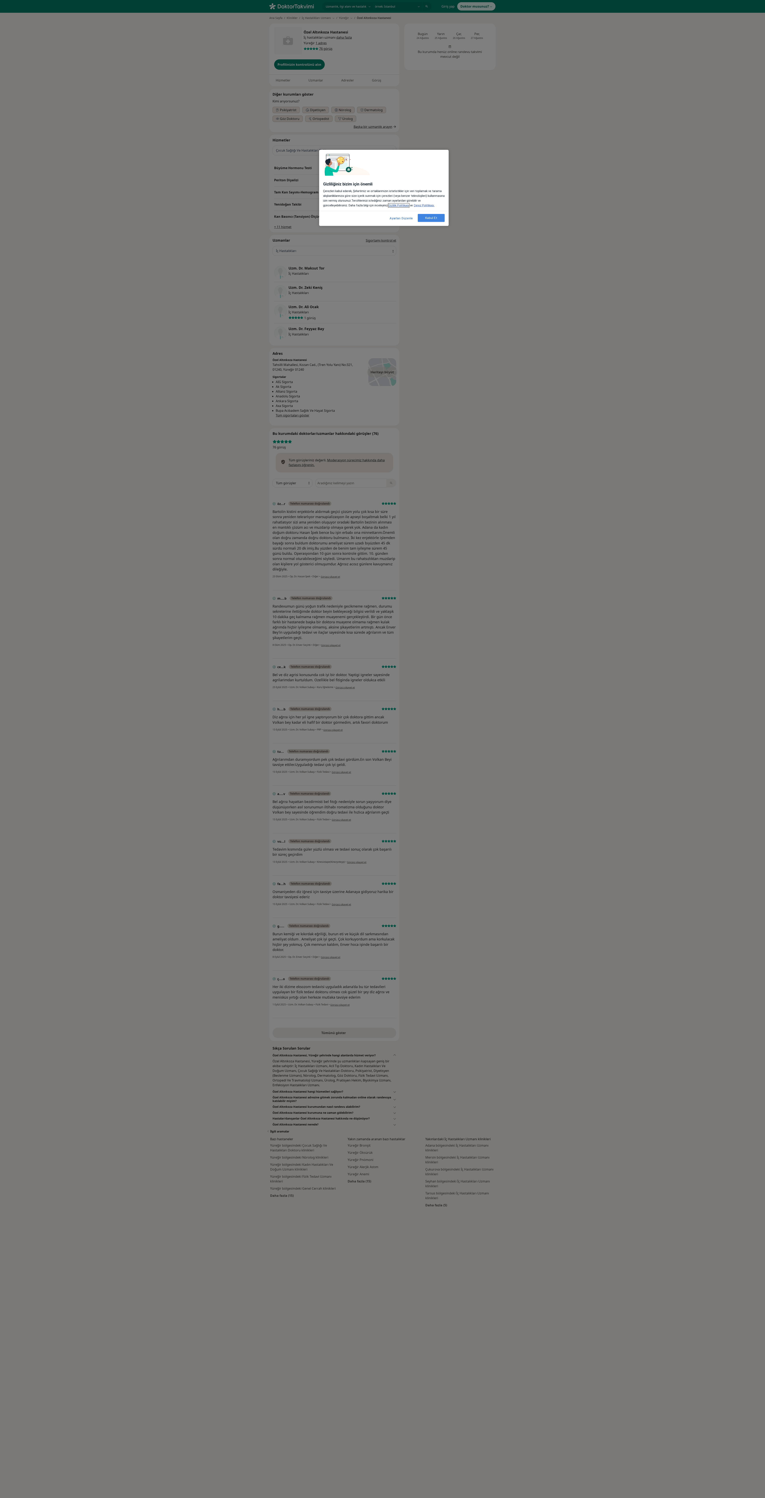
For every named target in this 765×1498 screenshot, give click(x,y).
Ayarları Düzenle (401, 218)
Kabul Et (431, 218)
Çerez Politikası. (424, 205)
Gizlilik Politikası (398, 205)
